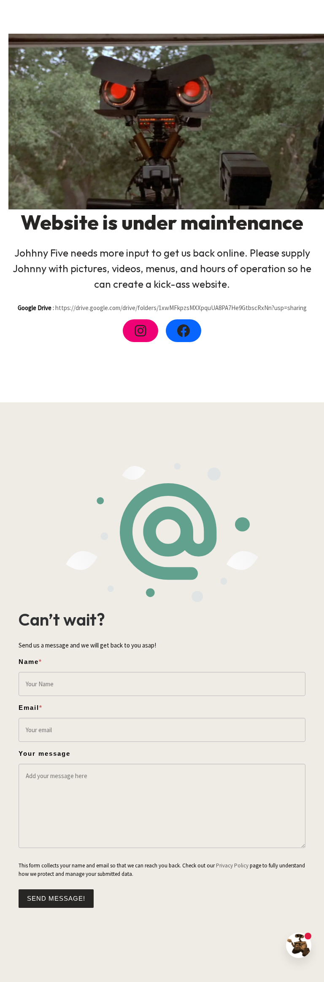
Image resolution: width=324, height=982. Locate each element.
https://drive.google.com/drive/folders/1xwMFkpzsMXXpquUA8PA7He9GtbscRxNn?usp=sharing (181, 308)
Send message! (56, 898)
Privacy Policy (232, 865)
